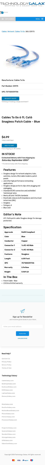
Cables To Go (20, 32)
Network (11, 32)
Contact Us (6, 358)
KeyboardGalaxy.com (9, 387)
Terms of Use (6, 368)
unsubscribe (22, 338)
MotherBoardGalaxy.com (10, 410)
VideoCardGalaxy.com (9, 443)
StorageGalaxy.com (8, 437)
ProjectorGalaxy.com (9, 428)
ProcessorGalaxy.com (9, 420)
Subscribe (22, 333)
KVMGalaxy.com (7, 390)
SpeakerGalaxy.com (8, 434)
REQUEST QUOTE (10, 98)
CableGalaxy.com (8, 380)
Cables (4, 32)
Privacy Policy (6, 362)
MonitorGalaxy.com (8, 407)
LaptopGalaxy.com (8, 393)
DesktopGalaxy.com (9, 384)
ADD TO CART (9, 145)
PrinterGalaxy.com (8, 417)
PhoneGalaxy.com (8, 413)
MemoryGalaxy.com (8, 396)
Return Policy (6, 365)
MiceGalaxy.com (7, 404)
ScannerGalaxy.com (8, 431)
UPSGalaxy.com (7, 440)
